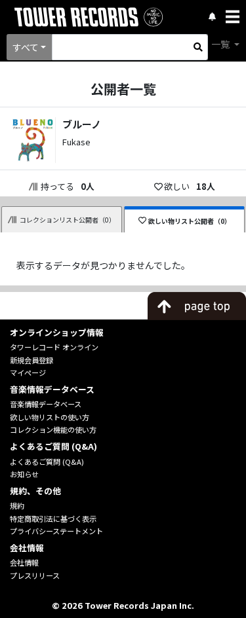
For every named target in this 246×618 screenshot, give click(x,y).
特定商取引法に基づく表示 (53, 518)
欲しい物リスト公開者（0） (189, 221)
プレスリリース (35, 575)
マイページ (28, 372)
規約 (17, 505)
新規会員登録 (31, 360)
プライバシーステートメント (56, 531)
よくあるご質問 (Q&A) (47, 461)
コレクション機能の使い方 (53, 429)
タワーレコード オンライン (54, 347)
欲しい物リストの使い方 (49, 417)
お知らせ (24, 474)
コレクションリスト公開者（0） (67, 220)
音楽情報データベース (45, 404)
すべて (25, 47)
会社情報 (24, 562)
